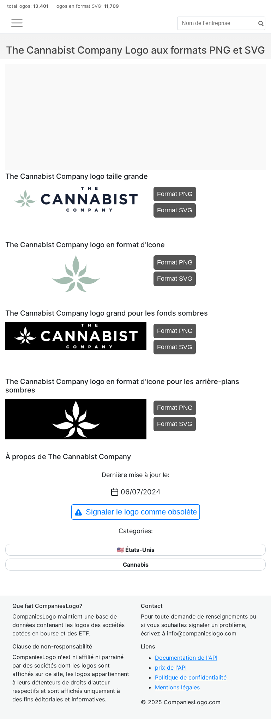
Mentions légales (177, 687)
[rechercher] (258, 23)
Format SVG (174, 210)
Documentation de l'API (186, 657)
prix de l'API (171, 667)
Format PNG (175, 193)
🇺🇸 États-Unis (136, 549)
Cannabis (136, 564)
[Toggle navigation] (17, 22)
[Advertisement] (135, 113)
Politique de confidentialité (191, 677)
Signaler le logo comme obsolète (141, 511)
